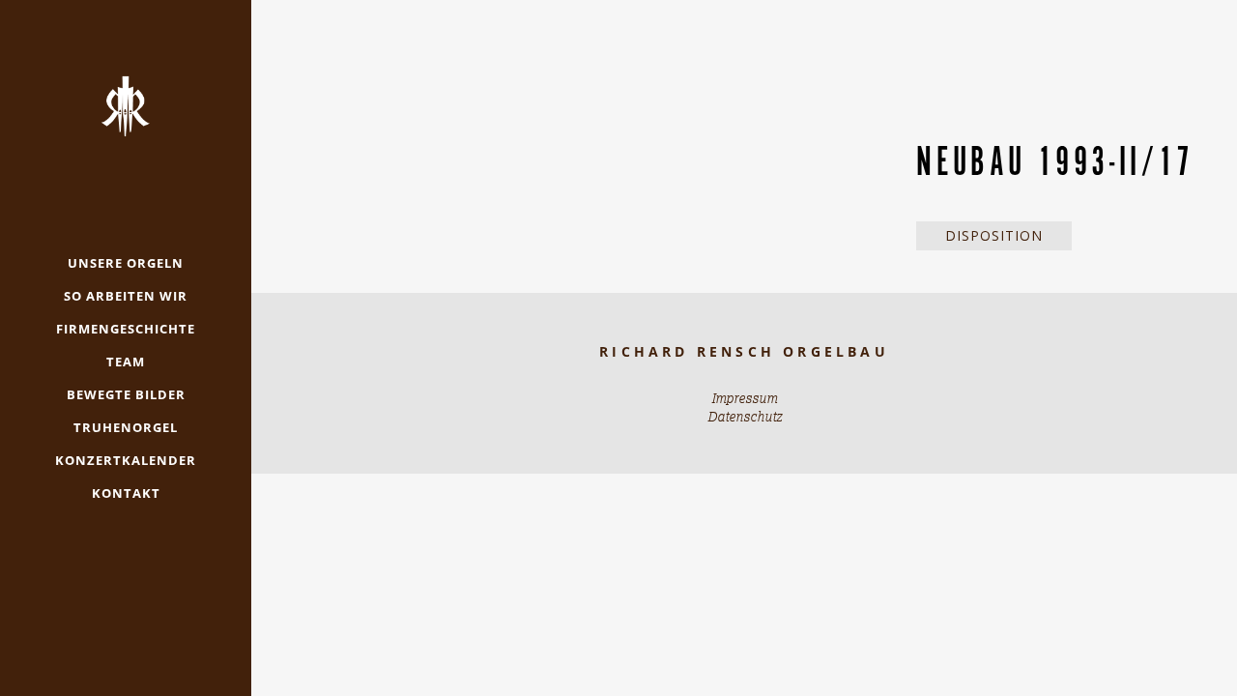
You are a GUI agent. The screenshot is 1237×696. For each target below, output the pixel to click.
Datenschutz (744, 416)
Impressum (744, 398)
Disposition (994, 235)
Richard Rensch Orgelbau (744, 351)
